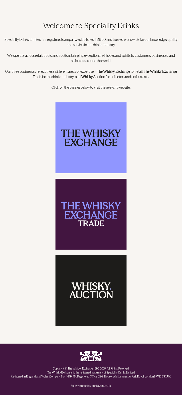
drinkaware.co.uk (101, 385)
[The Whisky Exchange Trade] (91, 214)
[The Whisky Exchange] (91, 137)
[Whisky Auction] (91, 290)
